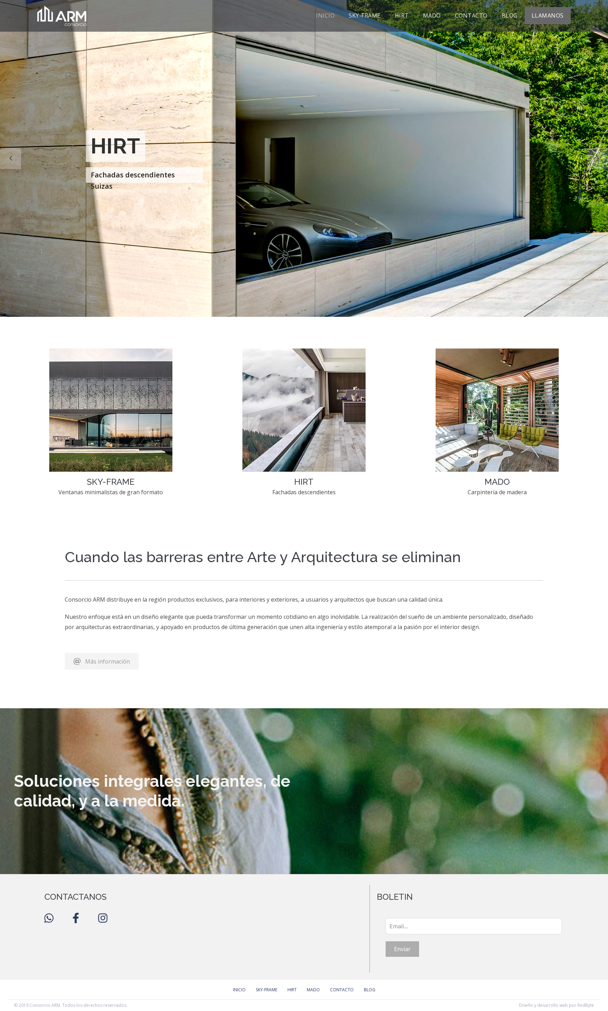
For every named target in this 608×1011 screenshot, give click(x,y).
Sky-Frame (365, 15)
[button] (102, 661)
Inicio (325, 15)
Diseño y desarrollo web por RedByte (556, 1005)
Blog (510, 15)
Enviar (402, 949)
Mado (432, 15)
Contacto (471, 15)
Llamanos (548, 15)
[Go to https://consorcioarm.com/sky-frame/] (111, 425)
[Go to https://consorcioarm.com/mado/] (497, 425)
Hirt (402, 15)
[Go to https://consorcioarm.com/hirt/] (304, 425)
